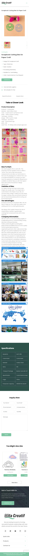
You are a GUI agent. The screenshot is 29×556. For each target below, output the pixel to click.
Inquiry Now (19, 96)
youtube (15, 531)
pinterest (20, 531)
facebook (5, 531)
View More (14, 482)
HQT (22, 554)
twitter (10, 531)
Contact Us (7, 79)
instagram (25, 531)
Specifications (6, 96)
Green (6, 3)
